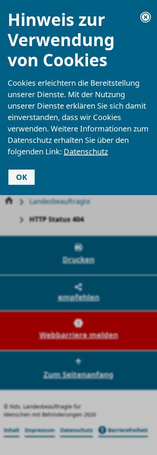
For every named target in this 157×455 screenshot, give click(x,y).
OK (21, 177)
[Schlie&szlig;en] (145, 17)
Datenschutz (86, 151)
